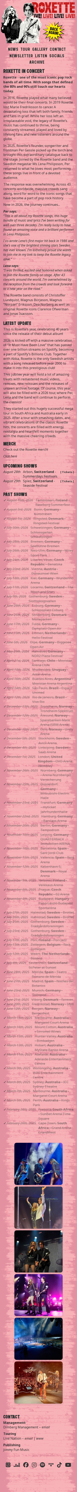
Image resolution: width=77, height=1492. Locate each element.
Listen (41, 55)
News (13, 49)
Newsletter (21, 55)
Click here (10, 456)
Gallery (40, 49)
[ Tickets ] (67, 472)
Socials (56, 55)
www (40, 1438)
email (46, 1427)
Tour (25, 49)
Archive (37, 62)
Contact (58, 49)
